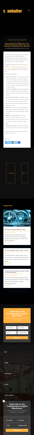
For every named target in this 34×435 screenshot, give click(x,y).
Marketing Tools (15, 231)
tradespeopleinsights (14, 48)
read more (8, 242)
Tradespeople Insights (10, 232)
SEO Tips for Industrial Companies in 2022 (15, 229)
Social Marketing (21, 40)
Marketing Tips (12, 40)
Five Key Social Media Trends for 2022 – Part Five (17, 250)
